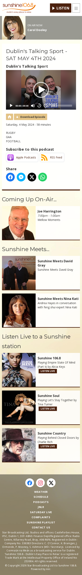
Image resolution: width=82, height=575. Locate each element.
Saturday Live (41, 512)
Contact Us (41, 527)
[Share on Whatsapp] (42, 177)
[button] (41, 90)
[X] (51, 482)
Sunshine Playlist (41, 522)
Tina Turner (45, 404)
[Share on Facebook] (10, 177)
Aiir (48, 569)
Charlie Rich (45, 442)
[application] (41, 90)
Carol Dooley (37, 30)
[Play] (11, 106)
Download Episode (32, 117)
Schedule (41, 497)
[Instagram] (40, 482)
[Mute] (33, 106)
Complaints (41, 517)
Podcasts (41, 502)
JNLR (41, 507)
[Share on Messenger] (21, 177)
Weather (41, 492)
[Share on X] (31, 177)
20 (39, 105)
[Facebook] (29, 482)
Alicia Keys (58, 367)
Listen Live (48, 371)
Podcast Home (9, 117)
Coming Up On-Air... (29, 199)
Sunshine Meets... (25, 249)
